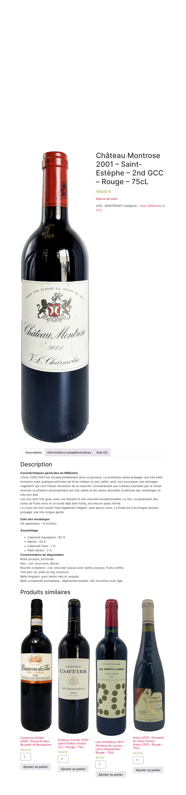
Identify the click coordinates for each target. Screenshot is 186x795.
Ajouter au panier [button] (35, 767)
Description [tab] (33, 452)
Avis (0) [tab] (102, 452)
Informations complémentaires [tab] (69, 452)
